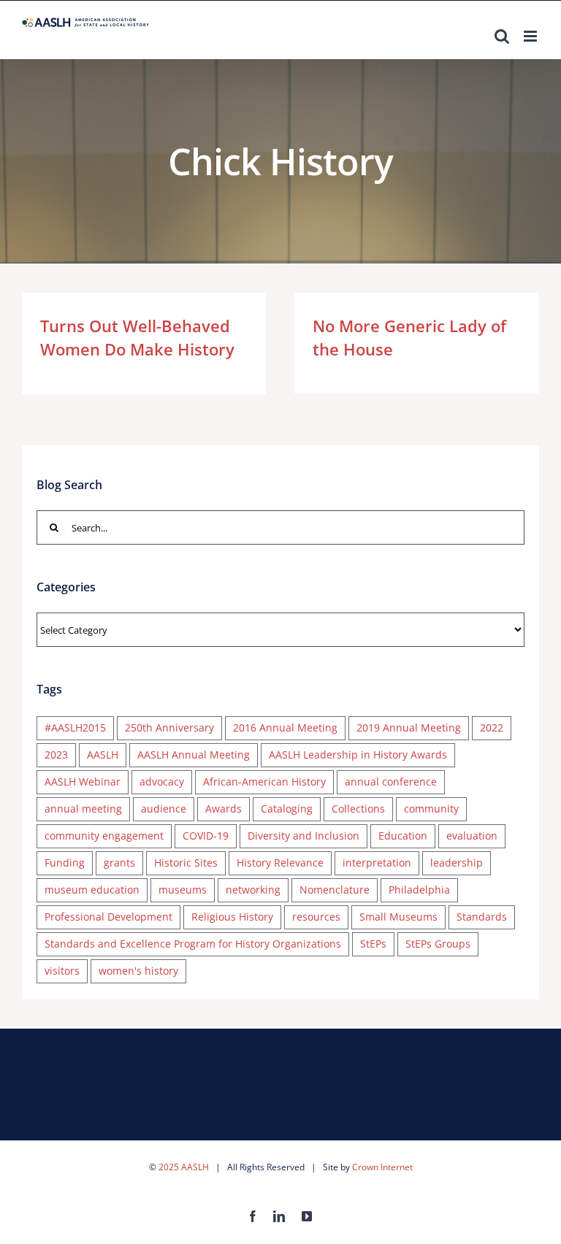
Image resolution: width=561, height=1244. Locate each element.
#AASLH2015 (75, 727)
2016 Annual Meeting (285, 727)
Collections (358, 808)
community (431, 808)
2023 (56, 754)
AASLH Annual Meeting (193, 754)
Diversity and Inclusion (303, 835)
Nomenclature (334, 889)
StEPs (373, 944)
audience (163, 808)
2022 (491, 727)
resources (316, 917)
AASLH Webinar (83, 781)
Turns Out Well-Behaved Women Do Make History (137, 337)
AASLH (102, 754)
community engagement (104, 835)
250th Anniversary (169, 727)
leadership (456, 862)
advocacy (162, 781)
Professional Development (108, 917)
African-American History (264, 781)
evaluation (471, 835)
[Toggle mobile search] (502, 36)
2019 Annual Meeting (408, 727)
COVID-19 (206, 835)
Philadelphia (419, 889)
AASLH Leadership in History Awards (358, 754)
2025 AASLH (184, 1167)
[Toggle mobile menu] (531, 36)
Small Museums (398, 917)
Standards (482, 917)
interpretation (377, 862)
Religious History (232, 917)
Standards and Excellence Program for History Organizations (193, 944)
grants (119, 862)
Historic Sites (186, 862)
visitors (62, 971)
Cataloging (287, 808)
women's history (138, 971)
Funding (65, 862)
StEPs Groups (437, 944)
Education (402, 835)
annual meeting (83, 808)
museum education (92, 889)
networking (253, 889)
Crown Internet (382, 1167)
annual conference (391, 781)
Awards (223, 808)
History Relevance (280, 862)
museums (183, 889)
